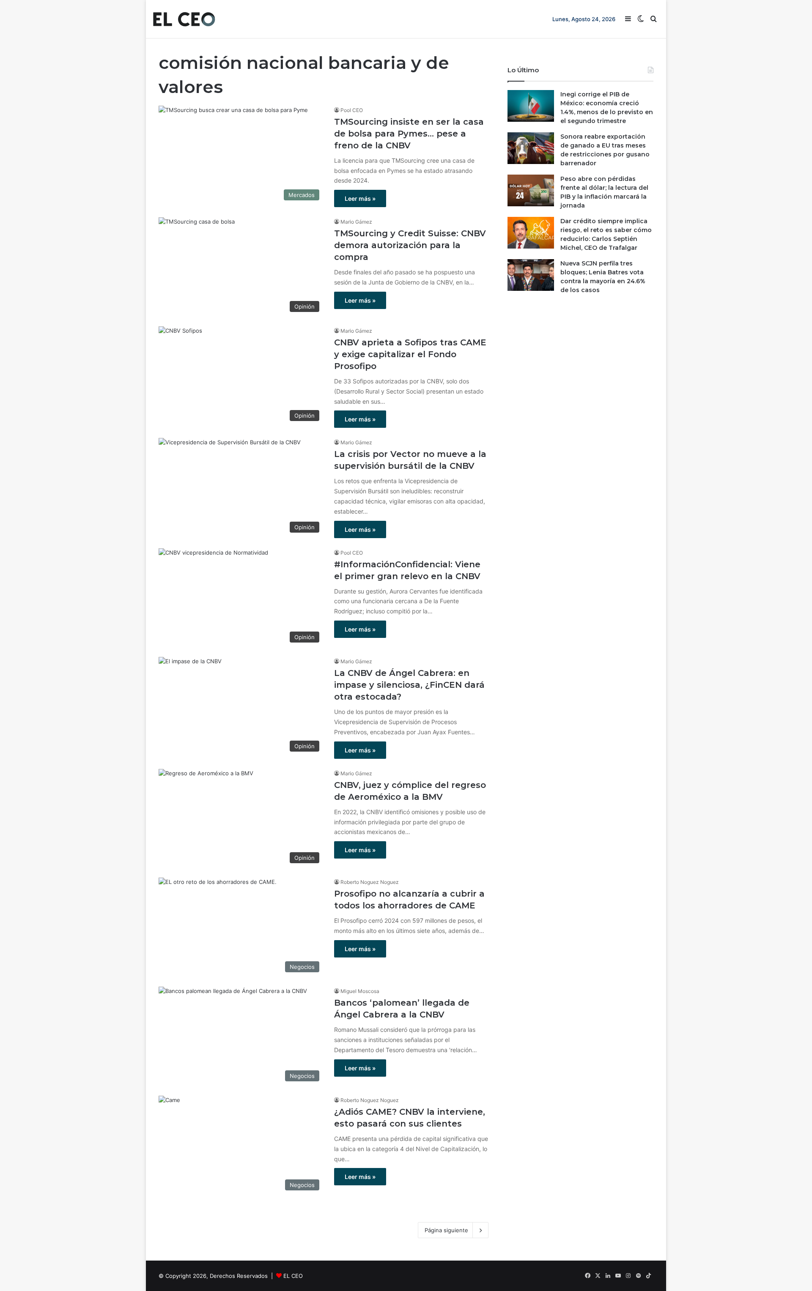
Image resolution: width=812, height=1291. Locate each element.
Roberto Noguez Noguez (369, 882)
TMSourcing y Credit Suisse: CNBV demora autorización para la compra (410, 245)
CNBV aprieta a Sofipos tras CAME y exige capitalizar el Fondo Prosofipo (410, 354)
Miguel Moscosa (359, 991)
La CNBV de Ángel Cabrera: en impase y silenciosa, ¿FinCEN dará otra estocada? (409, 685)
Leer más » (360, 198)
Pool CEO (351, 110)
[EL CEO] (184, 19)
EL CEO (293, 1275)
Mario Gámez (356, 222)
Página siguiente (446, 1230)
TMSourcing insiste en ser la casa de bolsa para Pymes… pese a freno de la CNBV (409, 133)
